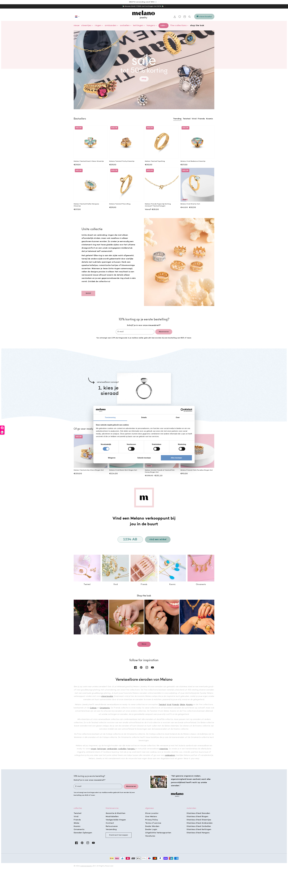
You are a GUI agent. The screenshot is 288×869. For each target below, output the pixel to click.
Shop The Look (197, 25)
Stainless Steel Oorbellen (199, 826)
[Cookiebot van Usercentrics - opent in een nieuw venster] (182, 410)
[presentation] (76, 568)
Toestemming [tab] (110, 417)
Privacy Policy (151, 820)
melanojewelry (86, 866)
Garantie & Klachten (115, 813)
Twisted (162, 704)
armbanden (112, 749)
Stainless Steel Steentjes (199, 820)
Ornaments (105, 708)
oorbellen (122, 749)
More (144, 644)
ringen (93, 749)
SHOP (88, 293)
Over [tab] (178, 417)
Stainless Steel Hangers (198, 833)
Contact (110, 823)
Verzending (111, 829)
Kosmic (189, 704)
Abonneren (164, 332)
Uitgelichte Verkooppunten (158, 833)
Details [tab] (144, 417)
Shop (144, 79)
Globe (182, 704)
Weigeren (111, 458)
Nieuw (77, 25)
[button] (77, 16)
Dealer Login (151, 829)
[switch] (131, 449)
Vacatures (150, 836)
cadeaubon (170, 755)
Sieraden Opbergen (83, 833)
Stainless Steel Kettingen (199, 829)
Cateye (93, 708)
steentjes (163, 749)
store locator (107, 696)
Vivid (169, 704)
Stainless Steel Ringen (197, 816)
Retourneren (112, 826)
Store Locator (152, 813)
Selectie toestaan (144, 458)
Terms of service (153, 823)
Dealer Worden (152, 826)
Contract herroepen (118, 835)
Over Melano (151, 816)
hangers (131, 749)
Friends (175, 704)
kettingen (101, 749)
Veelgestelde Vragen (116, 820)
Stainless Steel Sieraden (198, 813)
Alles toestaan (176, 458)
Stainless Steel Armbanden (200, 823)
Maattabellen (112, 816)
